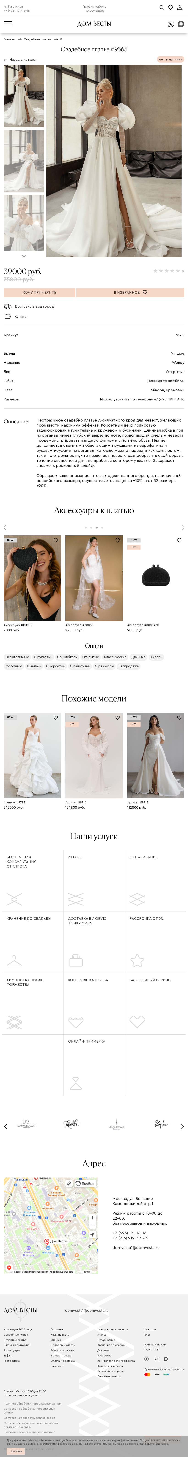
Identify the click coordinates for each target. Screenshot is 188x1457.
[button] (23, 254)
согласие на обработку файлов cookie (51, 1443)
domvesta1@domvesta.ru (136, 1248)
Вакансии (57, 1366)
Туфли (7, 1355)
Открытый (175, 372)
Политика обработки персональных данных (32, 1403)
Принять (16, 1451)
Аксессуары (12, 1350)
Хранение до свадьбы (29, 918)
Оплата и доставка (63, 1360)
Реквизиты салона (62, 1350)
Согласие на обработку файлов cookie (29, 1417)
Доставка (103, 1350)
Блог (147, 1334)
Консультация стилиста (112, 1329)
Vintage (177, 353)
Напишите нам (155, 1344)
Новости (150, 1329)
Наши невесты (60, 1334)
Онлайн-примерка (86, 1041)
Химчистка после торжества (25, 982)
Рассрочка (104, 1355)
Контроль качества (88, 980)
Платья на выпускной (17, 1345)
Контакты (151, 1349)
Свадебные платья (16, 1334)
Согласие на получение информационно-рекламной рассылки (31, 1425)
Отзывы (56, 1340)
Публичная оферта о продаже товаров (29, 1432)
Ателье (75, 857)
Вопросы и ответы (63, 1345)
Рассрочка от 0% (147, 918)
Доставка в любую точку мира (87, 921)
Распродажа (12, 1360)
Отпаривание (144, 857)
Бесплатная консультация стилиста (21, 861)
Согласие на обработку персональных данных (29, 1410)
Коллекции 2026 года (18, 1329)
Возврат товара (61, 1355)
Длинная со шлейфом (165, 381)
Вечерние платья (15, 1340)
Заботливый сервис (150, 980)
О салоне (57, 1329)
